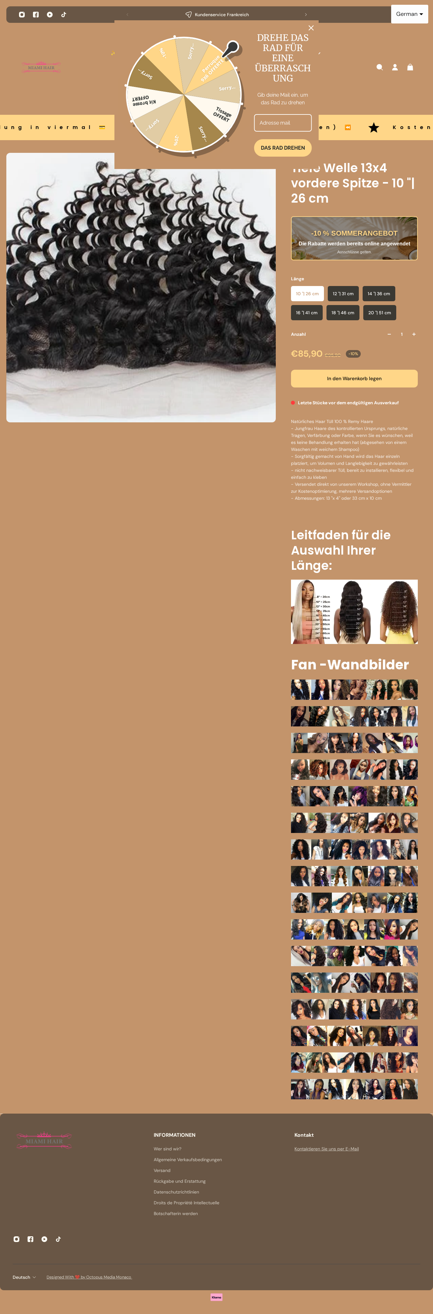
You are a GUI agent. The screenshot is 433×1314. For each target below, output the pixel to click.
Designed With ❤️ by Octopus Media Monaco (89, 1277)
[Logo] (41, 67)
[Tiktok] (64, 15)
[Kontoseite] (395, 67)
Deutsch (21, 1277)
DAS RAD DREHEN (283, 148)
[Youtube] (50, 15)
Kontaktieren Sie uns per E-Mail (326, 1149)
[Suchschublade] (379, 67)
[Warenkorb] (410, 67)
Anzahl (298, 334)
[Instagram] (22, 15)
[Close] (311, 28)
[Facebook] (36, 15)
